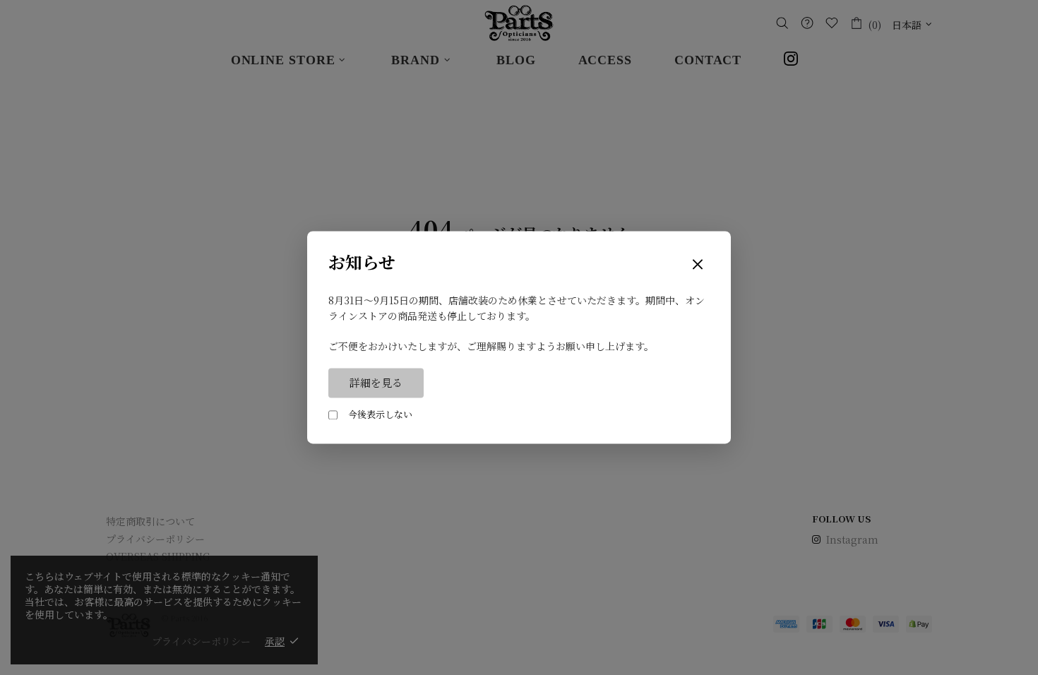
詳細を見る (376, 383)
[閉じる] (698, 265)
